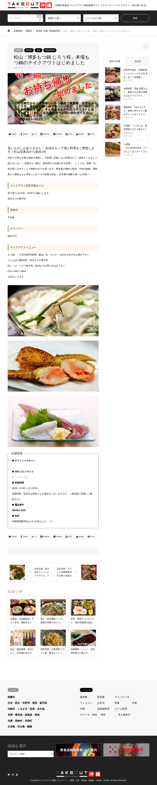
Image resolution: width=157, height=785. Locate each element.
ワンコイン (86, 703)
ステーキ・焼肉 (88, 714)
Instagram (13, 775)
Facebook (17, 775)
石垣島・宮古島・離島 (20, 726)
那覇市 (29, 31)
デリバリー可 (122, 697)
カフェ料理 (121, 709)
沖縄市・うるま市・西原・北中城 (26, 709)
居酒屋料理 (54, 31)
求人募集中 (124, 714)
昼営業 (39, 31)
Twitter (9, 775)
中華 (82, 709)
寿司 (103, 714)
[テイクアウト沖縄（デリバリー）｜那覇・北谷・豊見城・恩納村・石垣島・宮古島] (78, 775)
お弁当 (101, 703)
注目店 (138, 61)
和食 (46, 31)
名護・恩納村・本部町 (20, 720)
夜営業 (101, 697)
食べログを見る (20, 477)
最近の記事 (114, 61)
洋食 (134, 703)
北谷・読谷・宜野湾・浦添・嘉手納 (27, 703)
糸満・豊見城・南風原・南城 (24, 714)
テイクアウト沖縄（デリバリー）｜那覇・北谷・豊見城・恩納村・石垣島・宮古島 (75, 780)
